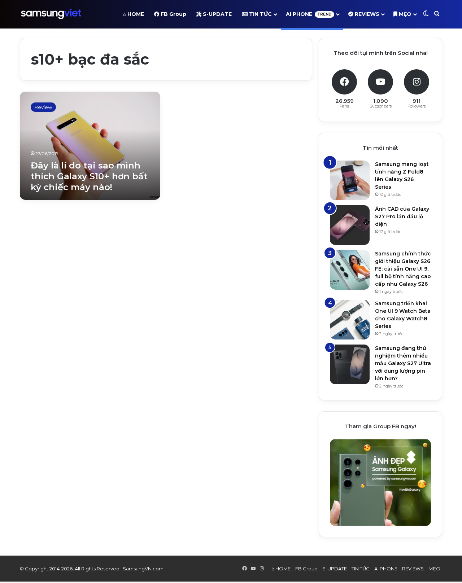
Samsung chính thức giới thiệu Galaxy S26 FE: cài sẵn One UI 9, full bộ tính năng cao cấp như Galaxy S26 (403, 268)
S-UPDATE (216, 14)
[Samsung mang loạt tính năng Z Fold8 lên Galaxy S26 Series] (350, 180)
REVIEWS (366, 14)
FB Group (172, 14)
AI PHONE (309, 14)
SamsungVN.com (143, 568)
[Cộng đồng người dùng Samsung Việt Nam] (51, 14)
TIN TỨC (260, 14)
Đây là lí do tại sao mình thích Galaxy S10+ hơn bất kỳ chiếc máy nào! (89, 176)
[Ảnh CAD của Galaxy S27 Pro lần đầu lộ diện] (350, 225)
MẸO (404, 14)
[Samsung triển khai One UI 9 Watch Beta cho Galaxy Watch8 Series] (350, 319)
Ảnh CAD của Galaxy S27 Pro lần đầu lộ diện (402, 216)
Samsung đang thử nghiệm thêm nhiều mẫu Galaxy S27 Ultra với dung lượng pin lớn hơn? (403, 363)
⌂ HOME (133, 14)
